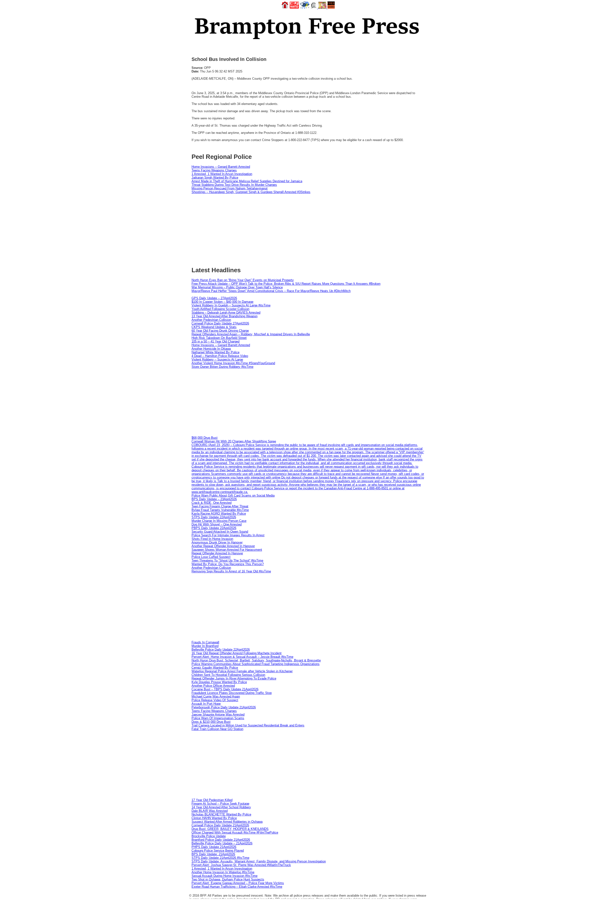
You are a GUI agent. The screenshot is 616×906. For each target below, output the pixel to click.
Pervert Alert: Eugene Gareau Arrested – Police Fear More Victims (238, 883)
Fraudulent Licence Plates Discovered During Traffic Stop (232, 693)
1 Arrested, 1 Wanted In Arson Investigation (222, 174)
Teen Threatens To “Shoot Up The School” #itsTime (227, 560)
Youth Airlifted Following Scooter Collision (220, 309)
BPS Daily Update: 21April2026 (213, 854)
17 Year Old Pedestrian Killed (212, 800)
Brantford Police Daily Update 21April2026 (221, 839)
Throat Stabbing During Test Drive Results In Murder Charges (234, 185)
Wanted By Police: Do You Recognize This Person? (228, 564)
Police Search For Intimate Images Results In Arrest (228, 535)
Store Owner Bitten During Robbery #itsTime (222, 367)
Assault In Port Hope (206, 703)
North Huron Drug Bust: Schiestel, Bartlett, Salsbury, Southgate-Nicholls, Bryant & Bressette (256, 660)
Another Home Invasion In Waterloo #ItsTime (223, 872)
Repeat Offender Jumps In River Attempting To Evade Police (234, 678)
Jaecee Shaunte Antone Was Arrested (218, 714)
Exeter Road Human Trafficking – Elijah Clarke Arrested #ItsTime (237, 886)
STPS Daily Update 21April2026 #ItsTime (220, 858)
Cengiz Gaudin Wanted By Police (215, 667)
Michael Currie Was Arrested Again (216, 696)
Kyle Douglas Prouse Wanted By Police (219, 682)
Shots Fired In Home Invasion (212, 539)
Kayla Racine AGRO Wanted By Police (219, 513)
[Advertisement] (308, 402)
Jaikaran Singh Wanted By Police (215, 177)
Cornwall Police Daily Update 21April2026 (220, 825)
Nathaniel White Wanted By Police (215, 352)
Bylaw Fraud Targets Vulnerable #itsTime (220, 510)
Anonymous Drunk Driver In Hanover (217, 542)
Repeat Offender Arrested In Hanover (217, 553)
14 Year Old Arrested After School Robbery (221, 807)
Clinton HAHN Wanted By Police (214, 818)
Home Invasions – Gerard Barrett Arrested (221, 166)
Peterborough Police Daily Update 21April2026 (224, 707)
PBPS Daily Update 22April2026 (214, 528)
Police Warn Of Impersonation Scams (218, 718)
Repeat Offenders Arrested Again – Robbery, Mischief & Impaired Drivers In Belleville (251, 334)
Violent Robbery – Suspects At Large (217, 359)
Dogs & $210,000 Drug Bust (211, 722)
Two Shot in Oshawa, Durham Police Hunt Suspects (228, 879)
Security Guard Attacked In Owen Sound (220, 531)
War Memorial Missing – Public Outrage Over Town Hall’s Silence (237, 287)
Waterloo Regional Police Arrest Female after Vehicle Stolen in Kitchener (242, 671)
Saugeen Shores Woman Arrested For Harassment (227, 549)
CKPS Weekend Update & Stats (214, 327)
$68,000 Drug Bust (205, 438)
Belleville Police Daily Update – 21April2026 (222, 843)
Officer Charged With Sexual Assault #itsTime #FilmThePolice (235, 832)
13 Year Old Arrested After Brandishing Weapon (224, 316)
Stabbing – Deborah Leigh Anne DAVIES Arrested (226, 312)
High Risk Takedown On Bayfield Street (219, 338)
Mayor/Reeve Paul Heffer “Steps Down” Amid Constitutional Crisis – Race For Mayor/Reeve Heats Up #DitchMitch (271, 291)
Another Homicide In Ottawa (211, 348)
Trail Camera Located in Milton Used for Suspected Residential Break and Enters (248, 725)
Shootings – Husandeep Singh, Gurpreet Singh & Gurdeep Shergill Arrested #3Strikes (251, 192)
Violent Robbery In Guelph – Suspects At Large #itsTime (231, 305)
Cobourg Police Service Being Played (218, 850)
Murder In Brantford (205, 646)
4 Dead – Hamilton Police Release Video (220, 356)
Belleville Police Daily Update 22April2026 (221, 649)
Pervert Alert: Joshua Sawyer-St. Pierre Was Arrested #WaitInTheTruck (241, 865)
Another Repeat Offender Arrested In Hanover (223, 546)
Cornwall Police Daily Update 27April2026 (220, 323)
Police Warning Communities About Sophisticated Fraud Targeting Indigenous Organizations (256, 664)
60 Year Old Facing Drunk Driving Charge (220, 330)
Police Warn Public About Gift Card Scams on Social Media (233, 495)
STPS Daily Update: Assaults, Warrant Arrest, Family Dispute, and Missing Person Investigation (259, 861)
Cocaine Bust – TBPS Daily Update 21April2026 (225, 689)
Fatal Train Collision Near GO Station (217, 729)
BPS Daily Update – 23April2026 (214, 499)
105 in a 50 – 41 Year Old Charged (215, 341)
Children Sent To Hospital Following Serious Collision (228, 675)
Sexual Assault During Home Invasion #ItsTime (224, 876)
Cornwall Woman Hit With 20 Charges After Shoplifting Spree (234, 441)
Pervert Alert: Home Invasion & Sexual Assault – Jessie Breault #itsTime (242, 657)
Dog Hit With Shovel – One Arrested (217, 524)
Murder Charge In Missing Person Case (219, 521)
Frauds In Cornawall (205, 642)
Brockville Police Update (209, 836)
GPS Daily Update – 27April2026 (214, 298)
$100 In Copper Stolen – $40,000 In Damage (222, 302)
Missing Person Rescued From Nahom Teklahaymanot (230, 188)
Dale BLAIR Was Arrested (210, 811)
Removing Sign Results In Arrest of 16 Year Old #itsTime (231, 571)
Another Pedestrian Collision (211, 320)
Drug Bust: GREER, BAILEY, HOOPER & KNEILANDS (230, 829)
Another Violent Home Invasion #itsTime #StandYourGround (233, 363)
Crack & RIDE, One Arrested (211, 503)
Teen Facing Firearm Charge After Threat (220, 506)
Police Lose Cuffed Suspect (211, 557)
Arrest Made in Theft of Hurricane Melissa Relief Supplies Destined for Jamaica (247, 181)
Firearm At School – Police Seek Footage (220, 803)
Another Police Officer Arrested (213, 685)
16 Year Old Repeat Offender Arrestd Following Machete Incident (237, 653)
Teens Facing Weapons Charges (214, 170)
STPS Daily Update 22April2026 (214, 517)
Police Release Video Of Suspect (215, 700)
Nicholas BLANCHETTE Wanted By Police (221, 814)
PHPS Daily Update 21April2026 (214, 847)
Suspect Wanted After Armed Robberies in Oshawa (227, 821)
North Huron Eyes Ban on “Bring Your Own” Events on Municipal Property (243, 280)
